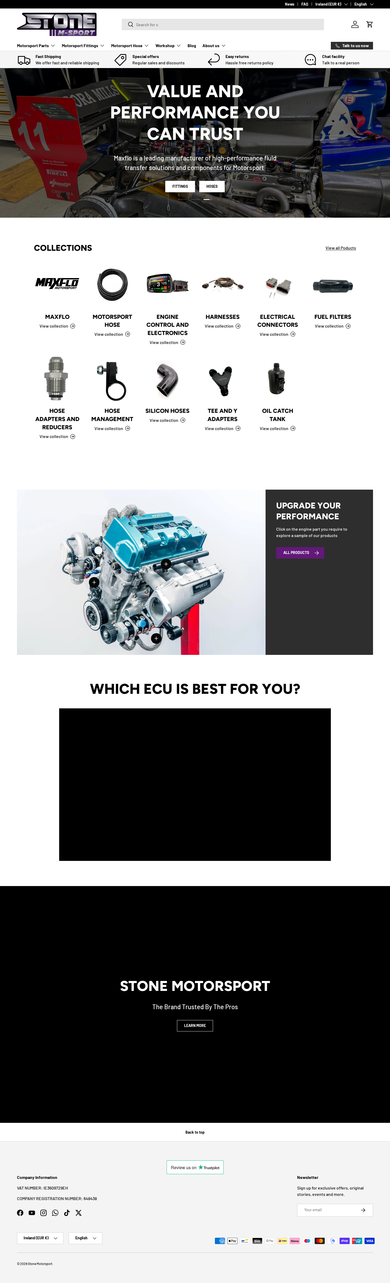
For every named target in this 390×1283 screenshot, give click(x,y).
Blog (192, 45)
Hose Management (112, 414)
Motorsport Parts (33, 45)
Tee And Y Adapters (222, 414)
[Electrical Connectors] (277, 285)
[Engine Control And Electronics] (167, 285)
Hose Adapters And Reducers (57, 418)
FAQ (304, 4)
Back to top (195, 1132)
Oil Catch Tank (277, 414)
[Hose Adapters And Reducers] (57, 379)
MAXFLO (57, 316)
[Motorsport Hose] (112, 285)
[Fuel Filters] (332, 285)
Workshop (165, 45)
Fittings (180, 170)
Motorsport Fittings (80, 45)
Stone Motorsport (40, 1264)
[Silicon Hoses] (167, 379)
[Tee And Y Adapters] (222, 379)
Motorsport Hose (126, 45)
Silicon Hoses (167, 410)
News (289, 4)
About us (210, 45)
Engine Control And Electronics (167, 324)
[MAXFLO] (57, 285)
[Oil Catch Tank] (277, 379)
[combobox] (223, 24)
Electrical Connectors (277, 320)
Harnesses (223, 316)
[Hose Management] (112, 379)
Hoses (212, 170)
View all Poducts (341, 247)
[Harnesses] (222, 285)
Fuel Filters (332, 316)
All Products (296, 552)
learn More (195, 1025)
